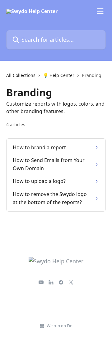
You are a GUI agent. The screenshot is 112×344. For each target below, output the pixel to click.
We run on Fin (59, 325)
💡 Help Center (58, 75)
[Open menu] (100, 11)
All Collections (20, 75)
